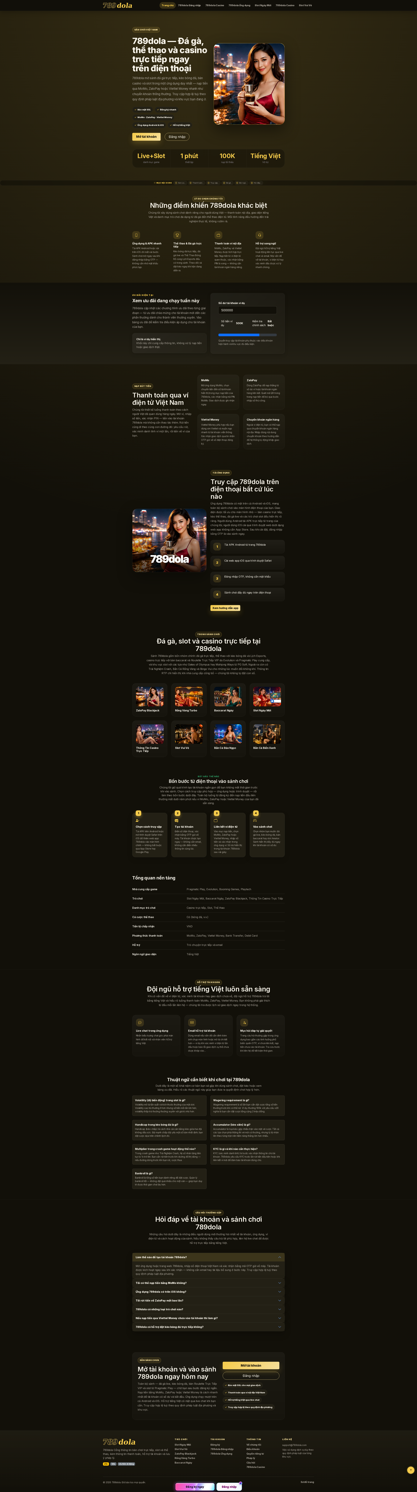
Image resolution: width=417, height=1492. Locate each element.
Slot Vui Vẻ (305, 5)
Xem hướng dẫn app (225, 608)
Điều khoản (252, 1449)
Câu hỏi (250, 1462)
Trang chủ (168, 5)
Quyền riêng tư (255, 1453)
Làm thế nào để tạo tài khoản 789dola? (161, 1257)
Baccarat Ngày (183, 1462)
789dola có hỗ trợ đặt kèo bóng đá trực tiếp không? (170, 1327)
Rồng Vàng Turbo (185, 1458)
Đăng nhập (177, 137)
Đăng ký (215, 1444)
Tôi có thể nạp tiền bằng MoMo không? (161, 1283)
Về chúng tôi (253, 1444)
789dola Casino (214, 5)
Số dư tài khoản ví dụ (231, 303)
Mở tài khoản (146, 137)
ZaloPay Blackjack (185, 1453)
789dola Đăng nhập (189, 5)
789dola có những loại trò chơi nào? (159, 1309)
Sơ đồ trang (307, 1482)
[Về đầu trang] (410, 1470)
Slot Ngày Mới (263, 5)
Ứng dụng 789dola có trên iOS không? (161, 1291)
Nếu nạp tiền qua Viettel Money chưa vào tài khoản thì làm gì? (177, 1318)
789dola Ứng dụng (239, 5)
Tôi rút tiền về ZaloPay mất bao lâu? (159, 1300)
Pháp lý (250, 1458)
